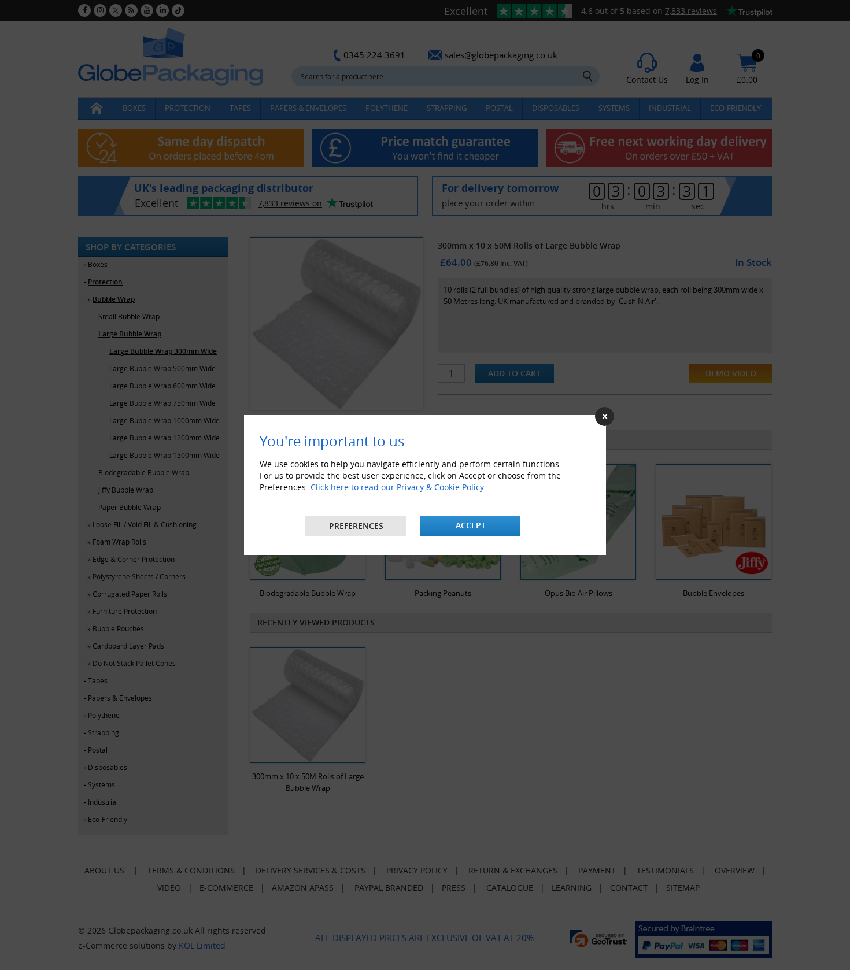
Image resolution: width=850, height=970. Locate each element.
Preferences (356, 525)
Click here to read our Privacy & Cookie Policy (397, 487)
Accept (471, 525)
